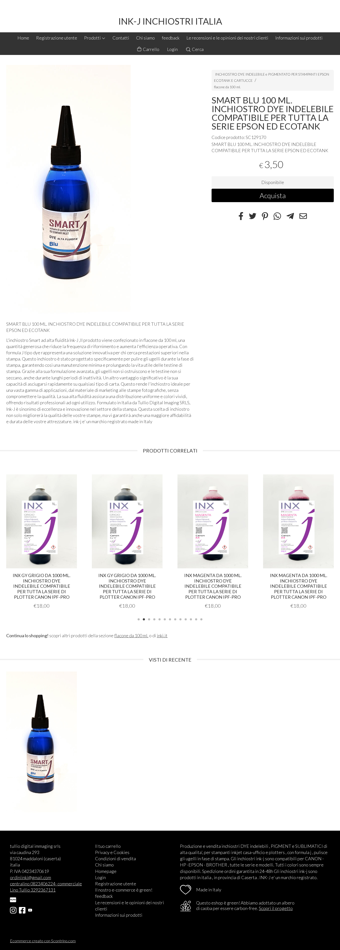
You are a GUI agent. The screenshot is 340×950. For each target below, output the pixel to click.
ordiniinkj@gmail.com (30, 877)
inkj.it (162, 635)
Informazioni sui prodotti (299, 38)
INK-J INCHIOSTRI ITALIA (170, 21)
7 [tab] (170, 619)
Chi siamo (145, 38)
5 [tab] (159, 619)
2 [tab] (144, 619)
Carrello (150, 49)
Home (23, 38)
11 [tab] (191, 619)
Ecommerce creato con (43, 940)
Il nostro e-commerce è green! (123, 890)
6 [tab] (165, 619)
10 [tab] (185, 619)
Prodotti (93, 38)
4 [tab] (154, 619)
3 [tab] (149, 619)
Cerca (197, 49)
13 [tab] (201, 619)
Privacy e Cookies (112, 852)
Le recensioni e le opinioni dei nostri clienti (227, 38)
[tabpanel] (41, 535)
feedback (170, 38)
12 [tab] (196, 619)
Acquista (273, 195)
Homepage (105, 871)
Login (172, 49)
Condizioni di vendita (115, 858)
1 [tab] (138, 619)
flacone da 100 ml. (227, 87)
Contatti (121, 38)
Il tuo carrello (108, 846)
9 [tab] (180, 619)
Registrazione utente (56, 38)
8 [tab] (175, 619)
